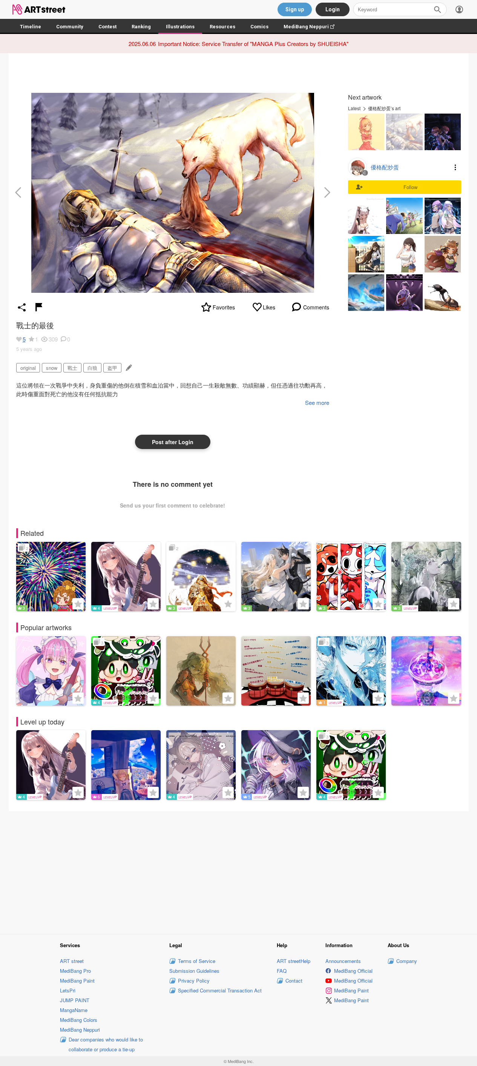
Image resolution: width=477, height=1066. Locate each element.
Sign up (294, 9)
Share (22, 307)
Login (332, 9)
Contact (293, 980)
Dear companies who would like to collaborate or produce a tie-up (106, 1044)
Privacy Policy (194, 980)
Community (69, 26)
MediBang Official (353, 970)
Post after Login (172, 442)
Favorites (224, 307)
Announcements (343, 960)
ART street (72, 960)
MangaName (73, 1010)
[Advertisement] (238, 871)
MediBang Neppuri (313, 26)
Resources (222, 26)
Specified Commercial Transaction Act (220, 990)
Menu (455, 167)
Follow (410, 187)
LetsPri (67, 990)
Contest (107, 26)
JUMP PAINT (74, 1000)
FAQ (282, 970)
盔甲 (112, 367)
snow (51, 367)
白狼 (92, 367)
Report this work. (38, 307)
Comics (259, 26)
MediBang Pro (75, 970)
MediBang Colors (78, 1019)
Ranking (141, 26)
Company (406, 960)
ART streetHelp (293, 960)
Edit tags (128, 367)
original (28, 367)
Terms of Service (196, 960)
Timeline (30, 26)
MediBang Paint (77, 980)
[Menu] (459, 9)
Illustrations (180, 26)
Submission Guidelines (194, 970)
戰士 (72, 367)
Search (437, 9)
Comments (316, 307)
